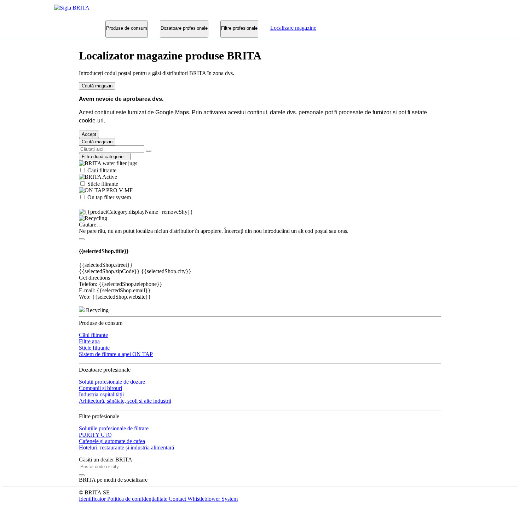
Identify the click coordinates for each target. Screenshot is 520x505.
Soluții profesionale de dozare (112, 382)
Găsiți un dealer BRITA (105, 460)
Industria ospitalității (101, 394)
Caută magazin (97, 85)
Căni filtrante (101, 170)
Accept (89, 134)
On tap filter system (108, 197)
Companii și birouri (100, 388)
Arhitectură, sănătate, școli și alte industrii (125, 401)
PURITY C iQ (95, 435)
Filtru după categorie (105, 156)
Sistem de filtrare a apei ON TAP (116, 354)
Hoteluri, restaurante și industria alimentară (126, 447)
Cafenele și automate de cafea (112, 441)
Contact (178, 499)
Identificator (93, 499)
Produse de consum (126, 28)
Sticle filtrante (102, 184)
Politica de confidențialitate (138, 499)
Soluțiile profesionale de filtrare (114, 428)
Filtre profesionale (239, 28)
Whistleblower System (212, 499)
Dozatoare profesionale (184, 28)
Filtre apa (89, 341)
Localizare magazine (293, 28)
